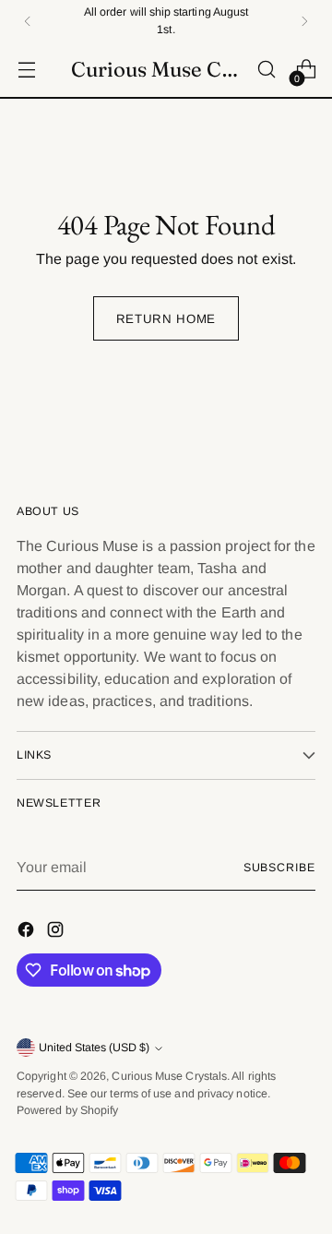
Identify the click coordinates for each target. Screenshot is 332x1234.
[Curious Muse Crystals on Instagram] (57, 932)
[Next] (304, 21)
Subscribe (279, 867)
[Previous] (27, 21)
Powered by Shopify (67, 1110)
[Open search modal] (266, 70)
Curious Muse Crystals (169, 1076)
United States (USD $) (94, 1047)
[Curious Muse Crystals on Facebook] (28, 932)
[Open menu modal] (26, 70)
